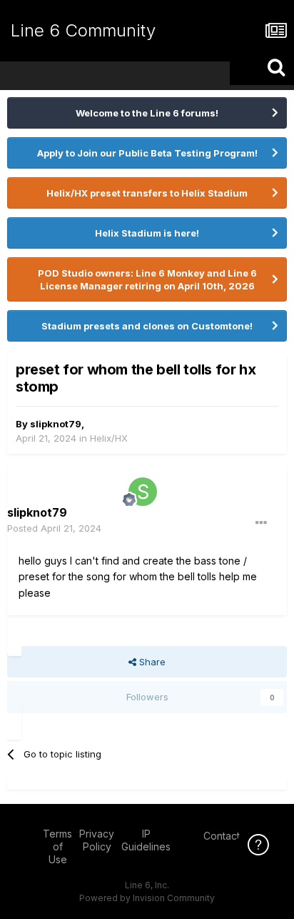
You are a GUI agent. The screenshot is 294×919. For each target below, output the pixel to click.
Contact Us (229, 836)
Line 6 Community (83, 30)
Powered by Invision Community (147, 898)
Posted (54, 528)
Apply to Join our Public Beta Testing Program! (147, 153)
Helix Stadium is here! (147, 233)
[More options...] (261, 523)
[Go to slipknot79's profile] (142, 491)
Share (151, 661)
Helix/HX (109, 438)
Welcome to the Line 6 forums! (147, 113)
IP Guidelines (146, 840)
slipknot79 (55, 423)
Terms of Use (57, 846)
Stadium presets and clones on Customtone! (147, 326)
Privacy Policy (96, 840)
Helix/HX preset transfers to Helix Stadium (147, 193)
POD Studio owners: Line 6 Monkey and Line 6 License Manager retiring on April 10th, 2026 (147, 279)
